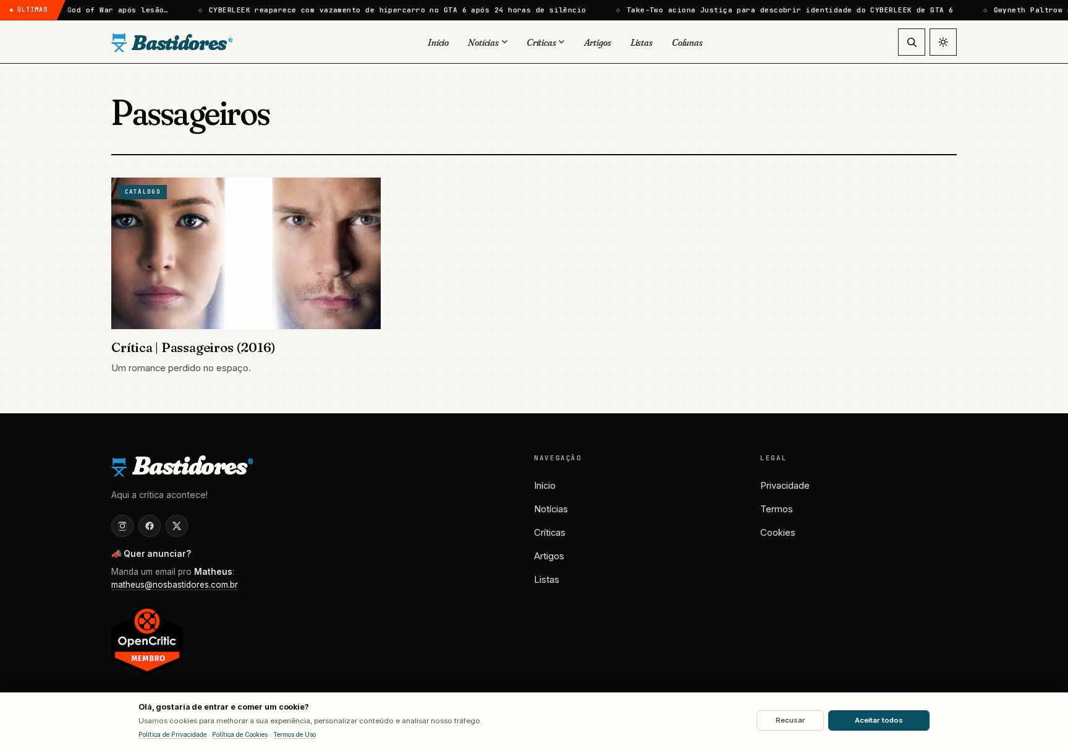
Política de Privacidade (172, 735)
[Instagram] (122, 526)
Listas (546, 579)
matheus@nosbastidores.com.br (174, 585)
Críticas (550, 532)
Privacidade (785, 485)
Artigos (549, 556)
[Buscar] (911, 42)
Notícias (551, 509)
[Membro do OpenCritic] (147, 640)
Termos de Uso (294, 735)
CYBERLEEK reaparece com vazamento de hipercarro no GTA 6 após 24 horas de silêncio (380, 10)
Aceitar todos (878, 720)
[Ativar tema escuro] (943, 42)
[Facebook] (149, 526)
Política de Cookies (240, 735)
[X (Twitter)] (177, 526)
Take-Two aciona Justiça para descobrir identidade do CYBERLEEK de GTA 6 (772, 10)
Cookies (777, 532)
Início (545, 485)
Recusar (790, 720)
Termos (776, 509)
